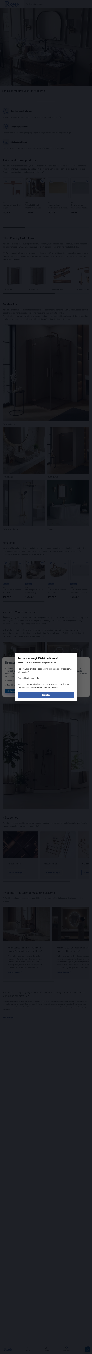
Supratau (46, 695)
